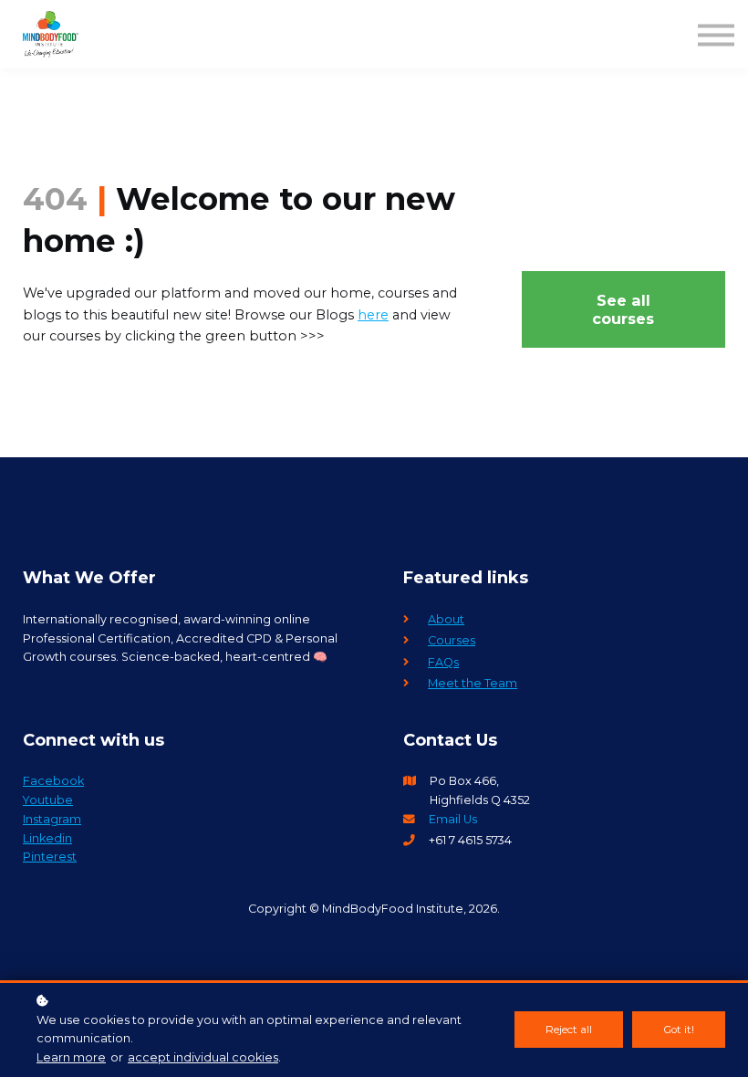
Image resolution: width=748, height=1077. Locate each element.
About (446, 619)
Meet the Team (472, 683)
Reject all (568, 1029)
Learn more (71, 1057)
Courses (451, 640)
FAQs (443, 662)
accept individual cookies (203, 1057)
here (373, 315)
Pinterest (50, 856)
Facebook (53, 781)
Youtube (48, 800)
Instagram (52, 819)
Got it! (678, 1029)
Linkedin (47, 838)
